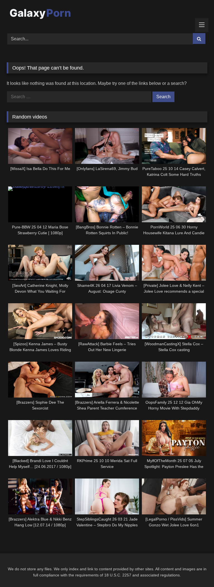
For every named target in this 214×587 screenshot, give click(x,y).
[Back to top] (197, 570)
